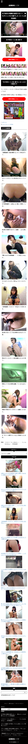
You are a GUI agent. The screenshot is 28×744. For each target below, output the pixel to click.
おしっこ (7, 124)
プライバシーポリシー (19, 703)
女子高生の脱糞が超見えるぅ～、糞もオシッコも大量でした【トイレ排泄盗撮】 (13, 715)
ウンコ (3, 124)
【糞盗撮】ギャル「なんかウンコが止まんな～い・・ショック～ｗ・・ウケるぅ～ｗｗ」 (12, 734)
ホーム (5, 703)
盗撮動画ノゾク (14, 5)
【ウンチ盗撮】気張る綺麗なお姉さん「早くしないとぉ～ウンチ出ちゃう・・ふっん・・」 (13, 729)
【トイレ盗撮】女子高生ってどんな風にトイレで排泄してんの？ (13, 724)
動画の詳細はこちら (13, 59)
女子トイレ (4, 122)
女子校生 (11, 124)
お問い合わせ (11, 703)
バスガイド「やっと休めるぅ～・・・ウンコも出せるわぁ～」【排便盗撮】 (13, 719)
